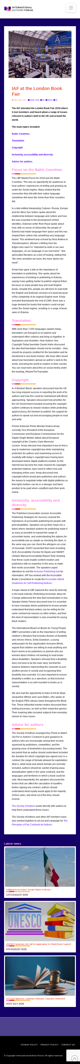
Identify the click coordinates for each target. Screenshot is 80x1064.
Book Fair (34, 100)
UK (56, 100)
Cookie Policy (29, 1045)
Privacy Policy (49, 1045)
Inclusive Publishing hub (47, 571)
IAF (43, 100)
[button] (71, 7)
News (49, 100)
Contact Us (68, 1045)
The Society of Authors (23, 806)
